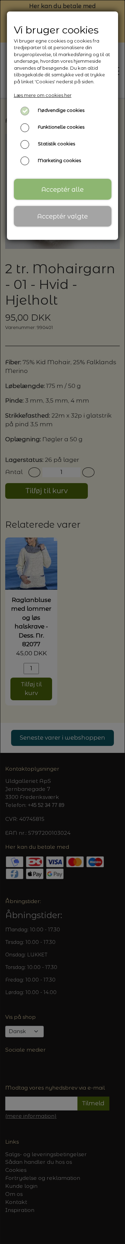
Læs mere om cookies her (43, 95)
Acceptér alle (62, 189)
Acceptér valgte (62, 216)
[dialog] (62, 622)
